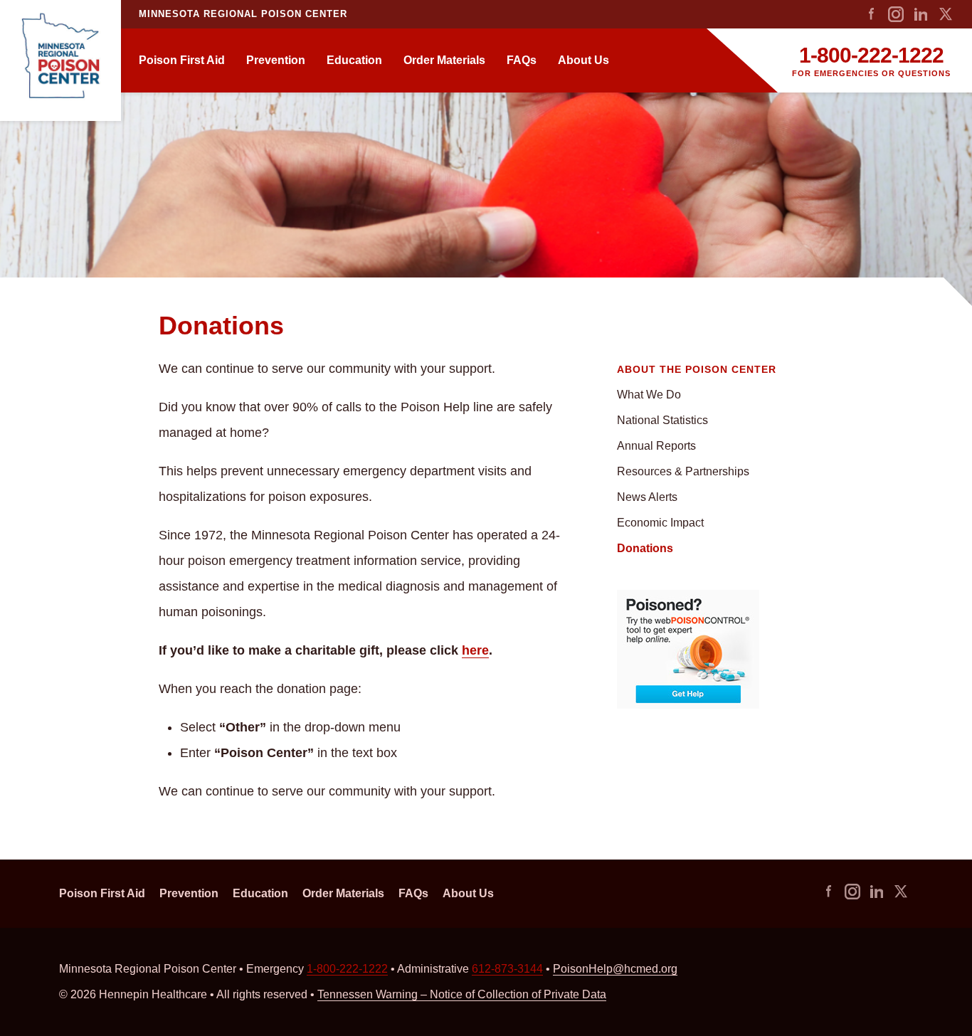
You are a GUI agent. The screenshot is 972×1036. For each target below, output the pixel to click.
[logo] (60, 60)
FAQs (522, 60)
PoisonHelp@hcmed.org (615, 969)
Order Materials (444, 60)
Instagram (896, 14)
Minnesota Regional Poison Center (243, 14)
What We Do (649, 394)
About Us (583, 60)
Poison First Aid (182, 60)
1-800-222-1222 (871, 55)
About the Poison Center (696, 369)
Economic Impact (660, 523)
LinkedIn (921, 14)
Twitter (946, 14)
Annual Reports (656, 446)
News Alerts (647, 497)
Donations (645, 548)
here (475, 650)
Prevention (275, 60)
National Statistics (662, 420)
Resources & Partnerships (683, 471)
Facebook (871, 14)
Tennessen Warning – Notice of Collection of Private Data (461, 994)
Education (354, 60)
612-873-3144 (507, 969)
